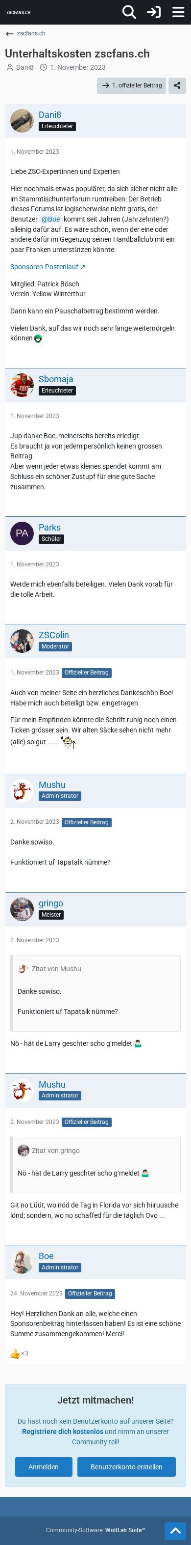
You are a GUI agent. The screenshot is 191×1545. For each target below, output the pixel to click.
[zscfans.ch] (18, 12)
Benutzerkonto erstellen (127, 1467)
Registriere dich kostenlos (62, 1431)
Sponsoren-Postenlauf (44, 267)
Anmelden (43, 1467)
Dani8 (25, 67)
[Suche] (129, 12)
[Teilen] (177, 86)
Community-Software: (95, 1530)
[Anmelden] (154, 12)
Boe (54, 219)
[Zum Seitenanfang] (175, 1531)
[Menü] (178, 12)
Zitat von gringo (56, 1150)
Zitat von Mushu (56, 969)
